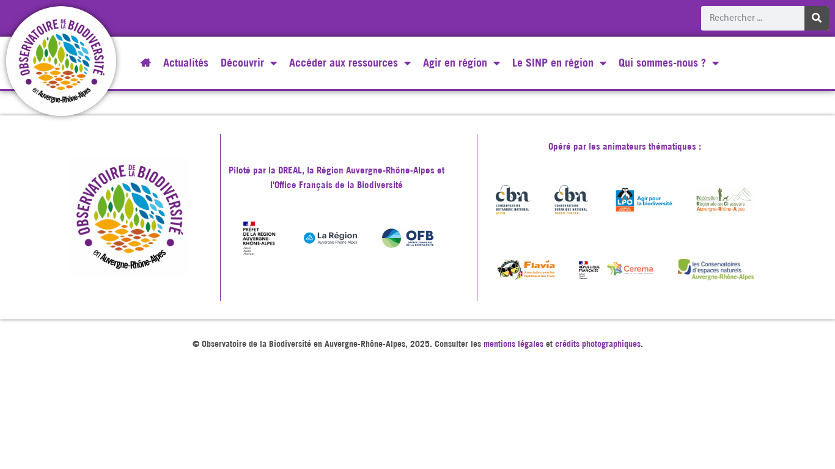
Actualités (185, 63)
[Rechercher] (816, 18)
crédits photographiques (598, 343)
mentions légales (513, 343)
